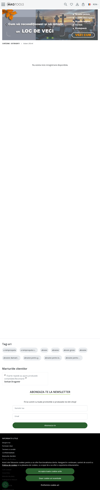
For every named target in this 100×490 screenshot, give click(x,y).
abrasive (55, 350)
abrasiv (44, 350)
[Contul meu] (77, 4)
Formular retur (7, 446)
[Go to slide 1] (47, 38)
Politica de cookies (9, 465)
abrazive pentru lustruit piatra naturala (60, 358)
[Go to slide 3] (52, 38)
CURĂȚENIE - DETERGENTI (11, 43)
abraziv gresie (69, 350)
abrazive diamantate (11, 358)
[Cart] (83, 4)
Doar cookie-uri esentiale (50, 478)
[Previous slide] (6, 25)
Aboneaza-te (50, 425)
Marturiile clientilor (9, 456)
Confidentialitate (8, 453)
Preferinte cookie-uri (50, 485)
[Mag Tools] (15, 4)
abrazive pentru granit (33, 358)
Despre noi (6, 443)
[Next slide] (94, 25)
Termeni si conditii (8, 449)
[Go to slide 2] (50, 38)
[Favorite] (71, 4)
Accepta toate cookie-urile (50, 471)
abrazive (83, 350)
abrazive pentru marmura (76, 358)
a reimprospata (9, 350)
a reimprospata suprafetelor (32, 350)
